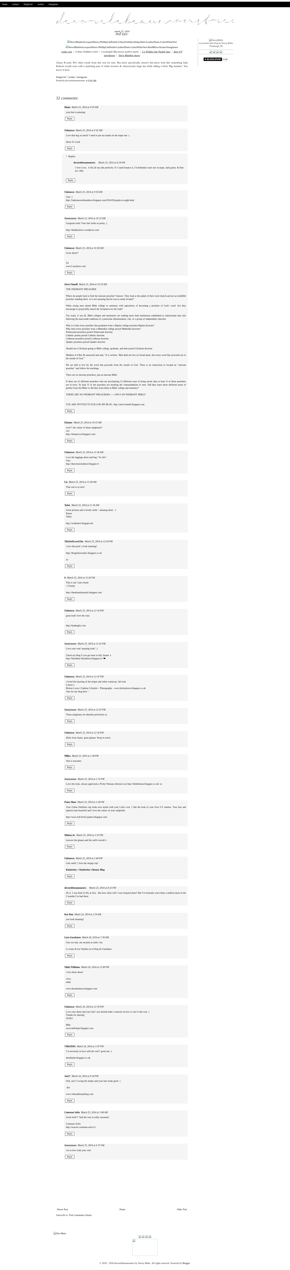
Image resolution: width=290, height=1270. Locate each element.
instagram (53, 4)
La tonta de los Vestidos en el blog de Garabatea (88, 949)
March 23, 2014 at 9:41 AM (89, 130)
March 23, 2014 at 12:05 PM (81, 577)
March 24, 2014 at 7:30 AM (95, 937)
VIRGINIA (70, 1046)
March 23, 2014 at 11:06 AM (89, 452)
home (4, 4)
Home (122, 1209)
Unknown (69, 130)
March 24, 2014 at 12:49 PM (95, 967)
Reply (69, 118)
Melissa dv (69, 835)
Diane (67, 107)
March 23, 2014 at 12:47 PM (90, 676)
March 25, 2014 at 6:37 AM (91, 1145)
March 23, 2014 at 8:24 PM (111, 162)
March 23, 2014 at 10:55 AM (88, 422)
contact (15, 4)
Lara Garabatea (72, 937)
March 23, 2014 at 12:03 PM (99, 541)
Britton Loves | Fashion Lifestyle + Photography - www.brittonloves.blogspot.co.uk (106, 688)
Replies (71, 156)
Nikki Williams (72, 967)
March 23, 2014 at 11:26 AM (85, 505)
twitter (41, 4)
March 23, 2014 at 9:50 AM (89, 192)
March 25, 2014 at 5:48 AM (94, 1112)
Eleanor (68, 422)
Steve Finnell (71, 284)
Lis (65, 482)
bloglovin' (28, 4)
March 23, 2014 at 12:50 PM (90, 732)
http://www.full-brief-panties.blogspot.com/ (86, 817)
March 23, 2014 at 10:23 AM (92, 218)
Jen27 (67, 1076)
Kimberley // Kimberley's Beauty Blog (85, 869)
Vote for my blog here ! (77, 691)
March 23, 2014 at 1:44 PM (85, 756)
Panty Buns (70, 802)
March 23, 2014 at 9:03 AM (85, 107)
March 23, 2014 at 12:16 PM (90, 610)
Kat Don (68, 914)
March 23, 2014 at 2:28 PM (91, 802)
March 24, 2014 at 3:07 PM (90, 1046)
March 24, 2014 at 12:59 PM (90, 1007)
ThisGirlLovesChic (73, 541)
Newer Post (62, 1209)
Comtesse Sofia (72, 1112)
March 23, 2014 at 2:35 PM (89, 835)
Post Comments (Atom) (80, 1215)
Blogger (186, 1263)
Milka (67, 756)
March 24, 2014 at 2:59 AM (88, 914)
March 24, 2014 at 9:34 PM (85, 1076)
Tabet (67, 505)
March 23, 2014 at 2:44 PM (89, 858)
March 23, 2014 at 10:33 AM (93, 284)
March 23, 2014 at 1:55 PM (91, 779)
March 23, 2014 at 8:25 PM (102, 888)
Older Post (182, 1209)
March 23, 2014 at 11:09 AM (82, 482)
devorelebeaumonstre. (85, 162)
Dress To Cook (73, 142)
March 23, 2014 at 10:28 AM (90, 248)
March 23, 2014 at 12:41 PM (92, 643)
